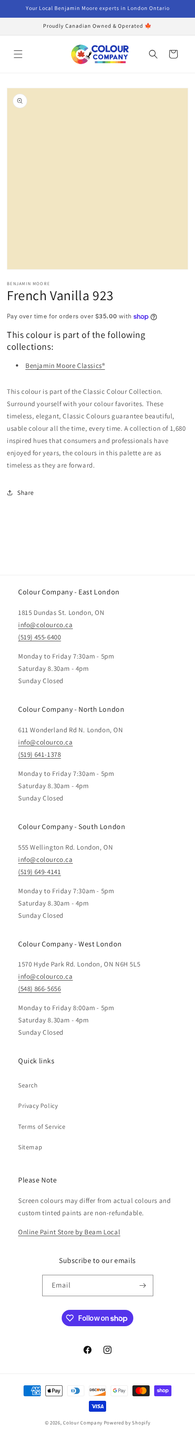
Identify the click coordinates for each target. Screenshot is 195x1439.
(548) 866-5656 (39, 988)
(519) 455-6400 (39, 637)
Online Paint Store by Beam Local (69, 1232)
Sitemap (30, 1147)
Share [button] (25, 492)
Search (28, 1085)
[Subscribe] (143, 1285)
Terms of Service (42, 1126)
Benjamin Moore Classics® (65, 365)
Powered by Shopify (127, 1422)
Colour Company (83, 1422)
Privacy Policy (38, 1106)
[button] (18, 54)
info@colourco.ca (45, 624)
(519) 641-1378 (39, 754)
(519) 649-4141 (39, 871)
